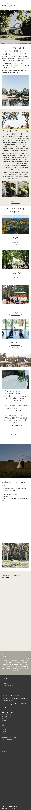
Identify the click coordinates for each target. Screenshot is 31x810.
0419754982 (23, 704)
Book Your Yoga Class (15, 347)
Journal (4, 733)
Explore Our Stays (15, 243)
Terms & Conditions (7, 739)
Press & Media (6, 737)
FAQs (3, 735)
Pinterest (4, 754)
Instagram (4, 750)
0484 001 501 (9, 496)
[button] (5, 587)
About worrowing (15, 200)
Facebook (4, 752)
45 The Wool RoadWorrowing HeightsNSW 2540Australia (7, 717)
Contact (4, 729)
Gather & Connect (15, 313)
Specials (4, 731)
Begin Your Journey (15, 278)
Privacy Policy (13, 737)
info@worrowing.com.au (11, 494)
